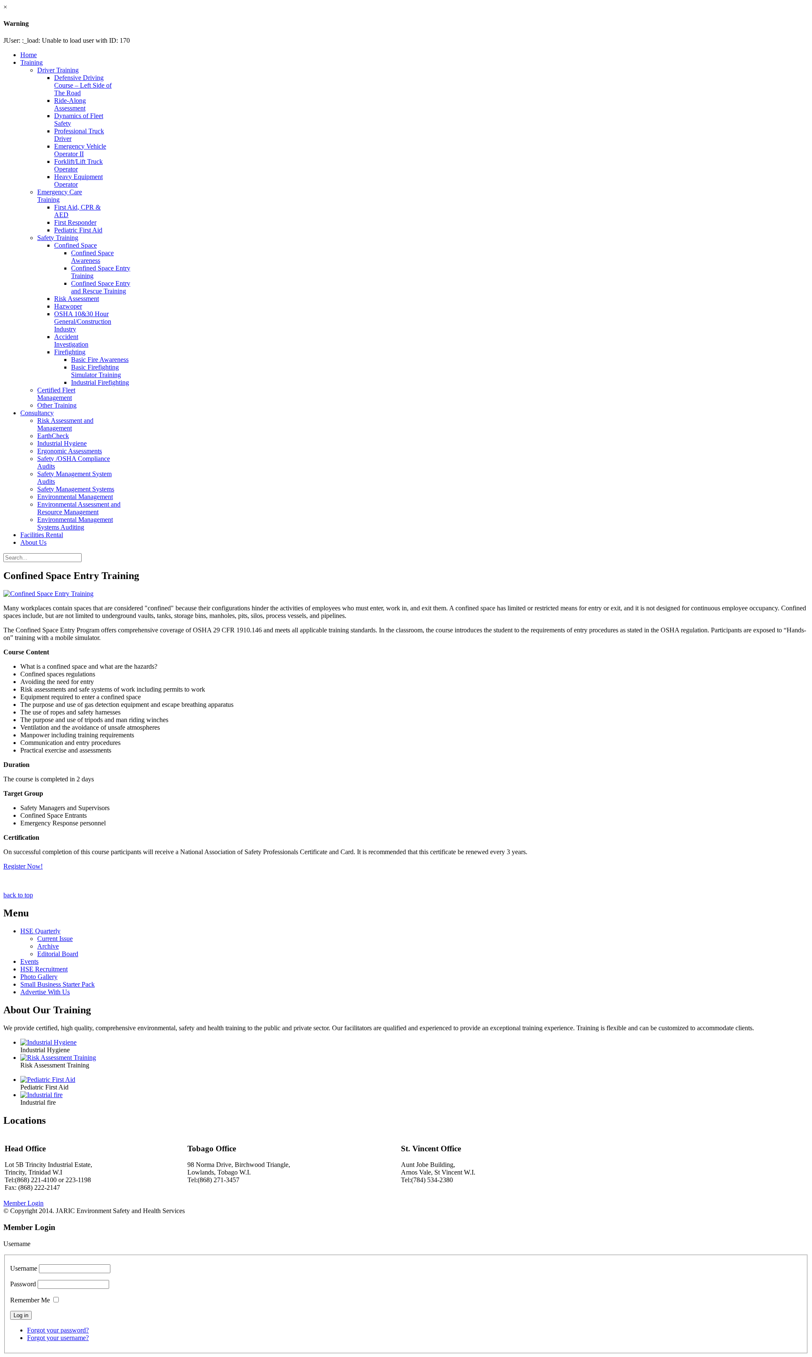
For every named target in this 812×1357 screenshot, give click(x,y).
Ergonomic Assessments (69, 451)
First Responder (75, 222)
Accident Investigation (71, 340)
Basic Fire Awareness (100, 359)
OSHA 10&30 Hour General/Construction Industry (82, 321)
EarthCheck (53, 435)
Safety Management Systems (75, 489)
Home (28, 54)
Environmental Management (75, 496)
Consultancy (37, 412)
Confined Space (75, 245)
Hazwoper (68, 306)
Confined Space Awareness (92, 256)
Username (23, 1268)
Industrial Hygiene (62, 443)
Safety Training (57, 237)
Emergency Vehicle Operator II (80, 150)
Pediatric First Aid (78, 230)
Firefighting (69, 352)
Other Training (57, 405)
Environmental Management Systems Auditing (75, 523)
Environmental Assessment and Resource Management (79, 508)
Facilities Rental (41, 534)
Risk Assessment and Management (65, 424)
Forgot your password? (58, 1330)
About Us (33, 542)
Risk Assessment (76, 298)
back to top (18, 895)
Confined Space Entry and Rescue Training (100, 287)
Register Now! (23, 866)
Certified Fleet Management (56, 393)
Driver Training (58, 70)
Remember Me (30, 1300)
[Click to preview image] (48, 593)
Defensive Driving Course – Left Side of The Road (83, 85)
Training (31, 62)
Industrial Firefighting (100, 382)
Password (23, 1284)
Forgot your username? (58, 1337)
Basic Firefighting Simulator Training (96, 371)
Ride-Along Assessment (70, 104)
